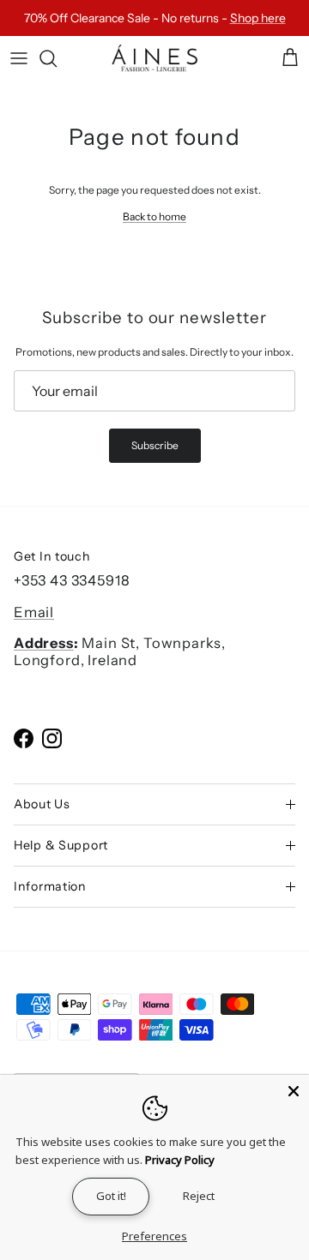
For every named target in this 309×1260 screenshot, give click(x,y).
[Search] (57, 58)
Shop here (258, 18)
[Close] (293, 1090)
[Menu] (19, 58)
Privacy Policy (180, 1159)
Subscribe (155, 445)
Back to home (154, 216)
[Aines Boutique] (154, 59)
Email (34, 612)
